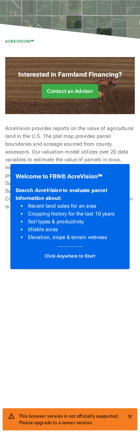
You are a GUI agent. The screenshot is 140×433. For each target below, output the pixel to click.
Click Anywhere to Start (70, 256)
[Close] (130, 416)
